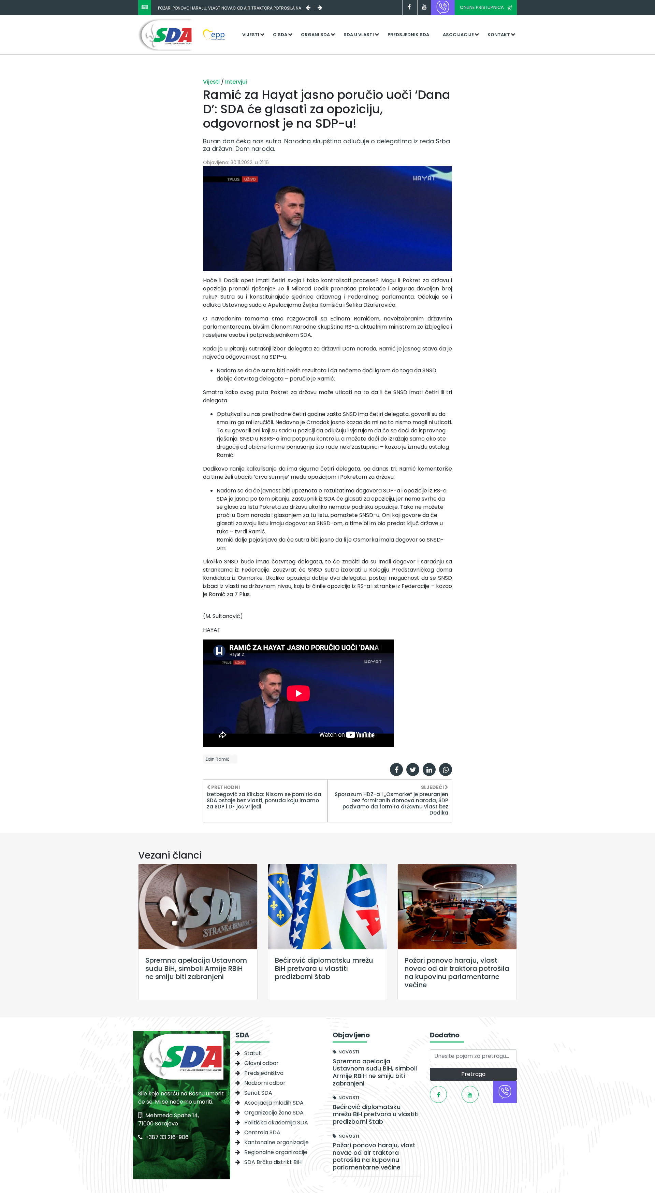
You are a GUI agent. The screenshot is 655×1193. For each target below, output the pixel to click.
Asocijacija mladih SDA (274, 1103)
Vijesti (250, 34)
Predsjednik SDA (408, 34)
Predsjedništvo (263, 1073)
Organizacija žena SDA (274, 1113)
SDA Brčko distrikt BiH (273, 1162)
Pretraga (473, 1074)
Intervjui (236, 82)
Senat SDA (258, 1093)
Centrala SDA (262, 1132)
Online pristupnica (482, 7)
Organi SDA (315, 34)
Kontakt (498, 34)
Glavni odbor (261, 1063)
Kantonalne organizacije (276, 1142)
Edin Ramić (217, 759)
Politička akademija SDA (276, 1122)
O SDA (280, 34)
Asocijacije (458, 34)
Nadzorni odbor (265, 1083)
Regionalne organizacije (275, 1152)
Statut (252, 1053)
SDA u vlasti (359, 34)
